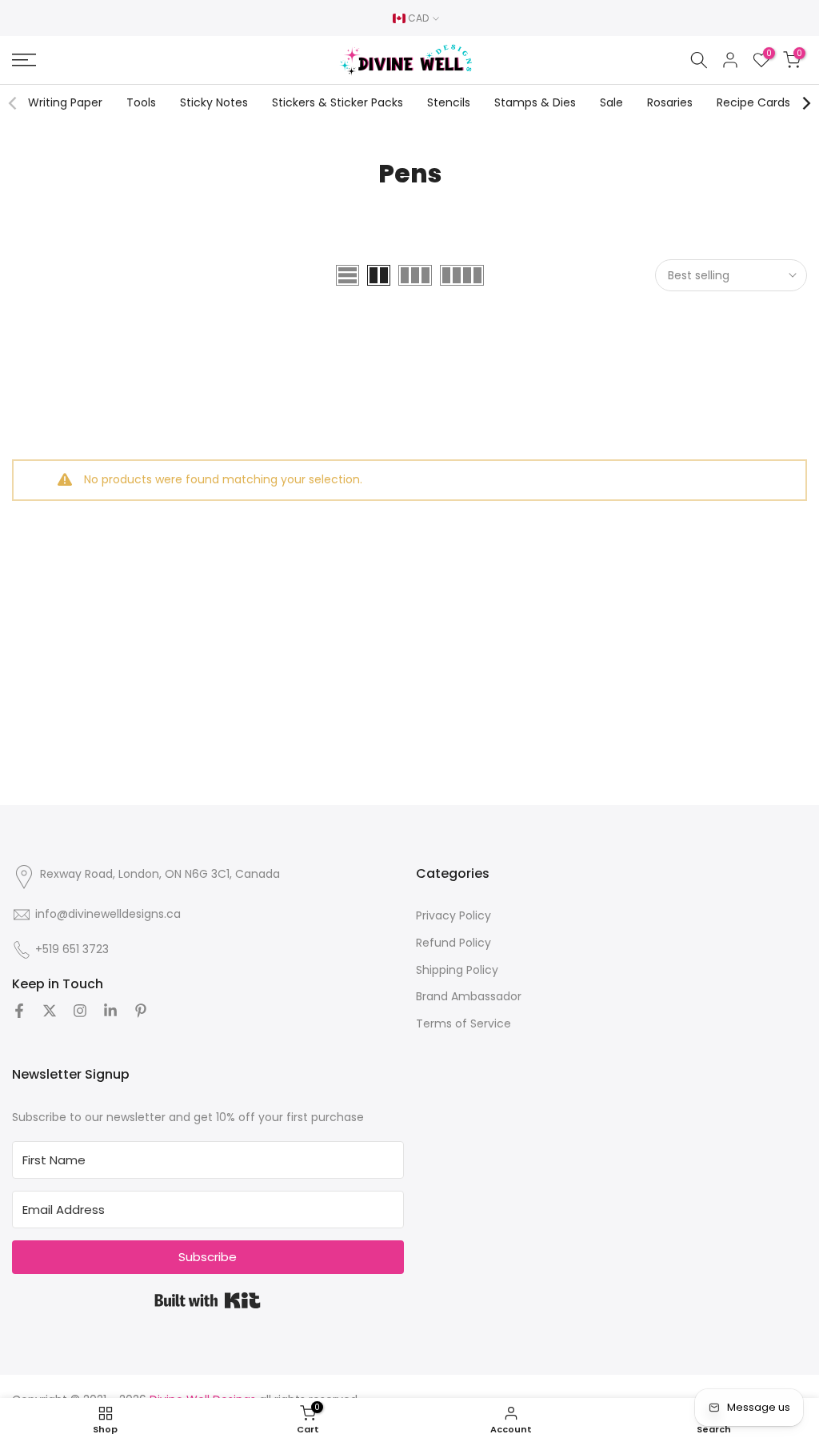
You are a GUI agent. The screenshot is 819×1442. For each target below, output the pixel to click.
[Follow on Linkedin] (110, 1010)
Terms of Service (463, 1023)
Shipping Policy (457, 970)
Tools (141, 102)
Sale (611, 102)
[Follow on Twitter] (49, 1010)
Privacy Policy (453, 915)
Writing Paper (65, 102)
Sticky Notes (214, 102)
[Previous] (13, 103)
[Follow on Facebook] (19, 1010)
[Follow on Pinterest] (141, 1010)
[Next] (805, 103)
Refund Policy (453, 943)
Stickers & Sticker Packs (337, 102)
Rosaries (670, 102)
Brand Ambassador (468, 996)
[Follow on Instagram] (80, 1010)
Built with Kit (207, 1300)
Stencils (448, 102)
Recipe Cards (753, 102)
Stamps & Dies (535, 102)
